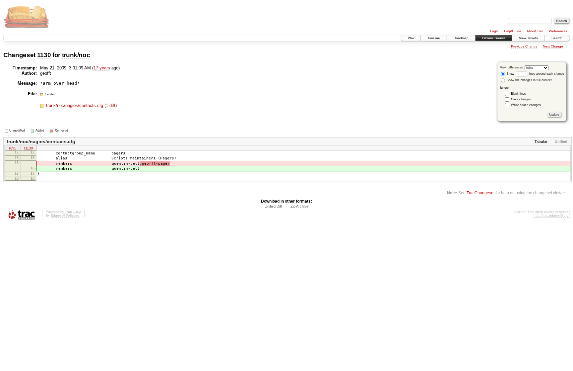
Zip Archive (299, 206)
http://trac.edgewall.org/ (552, 215)
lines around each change (546, 73)
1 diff (110, 105)
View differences (511, 67)
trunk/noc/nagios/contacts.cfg (75, 105)
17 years (102, 67)
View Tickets (528, 38)
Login (494, 31)
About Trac (535, 31)
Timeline (433, 38)
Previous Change (524, 46)
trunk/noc (76, 54)
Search (556, 38)
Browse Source (493, 38)
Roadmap (461, 38)
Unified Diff (273, 206)
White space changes (526, 105)
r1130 (28, 148)
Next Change (553, 46)
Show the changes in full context (529, 80)
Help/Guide (512, 31)
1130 (44, 54)
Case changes (521, 99)
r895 (12, 148)
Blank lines (518, 93)
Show (510, 73)
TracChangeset (480, 193)
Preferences (558, 31)
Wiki (411, 38)
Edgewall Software (65, 215)
